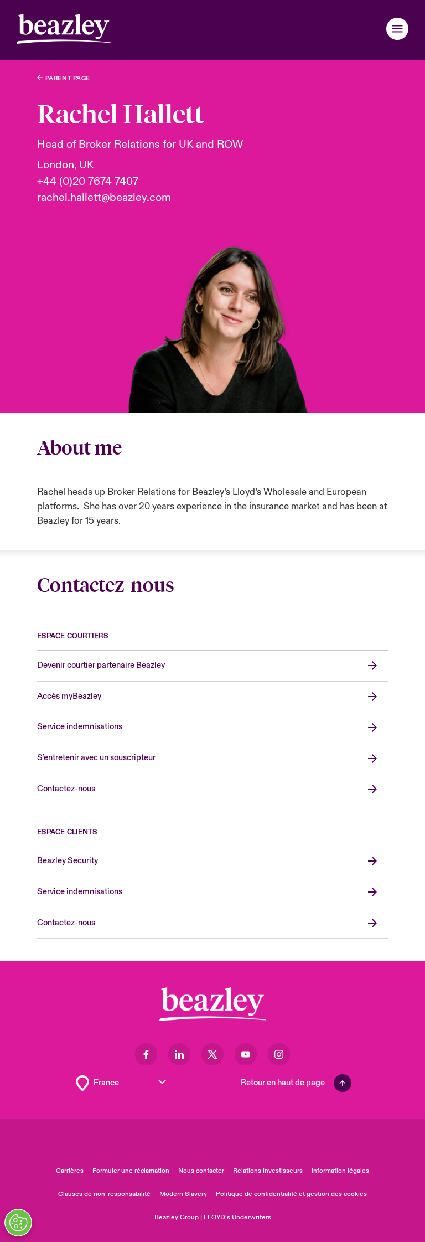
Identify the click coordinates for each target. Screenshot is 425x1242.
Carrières (70, 1171)
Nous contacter (201, 1171)
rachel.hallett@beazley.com (104, 197)
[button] (397, 29)
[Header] (64, 29)
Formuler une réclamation (130, 1171)
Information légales (340, 1171)
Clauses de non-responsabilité (104, 1194)
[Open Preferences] (18, 1222)
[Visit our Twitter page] (212, 1054)
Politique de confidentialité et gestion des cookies (291, 1194)
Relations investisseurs (268, 1171)
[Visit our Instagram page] (279, 1054)
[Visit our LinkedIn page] (179, 1054)
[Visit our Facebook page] (146, 1054)
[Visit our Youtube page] (246, 1054)
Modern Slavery (183, 1194)
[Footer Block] (212, 1004)
